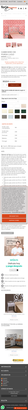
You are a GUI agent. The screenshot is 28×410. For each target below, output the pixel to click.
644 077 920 (12, 1)
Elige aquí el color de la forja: (9, 98)
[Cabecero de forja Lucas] (14, 338)
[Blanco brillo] (10, 106)
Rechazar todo (14, 216)
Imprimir (5, 146)
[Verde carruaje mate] (23, 111)
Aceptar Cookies (14, 220)
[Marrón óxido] (17, 117)
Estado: (2, 59)
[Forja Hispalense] (9, 8)
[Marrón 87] (23, 117)
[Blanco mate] (17, 106)
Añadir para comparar (15, 146)
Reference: (10, 58)
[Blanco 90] (10, 117)
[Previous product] (25, 15)
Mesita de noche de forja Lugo (14, 314)
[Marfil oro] (10, 111)
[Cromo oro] (4, 117)
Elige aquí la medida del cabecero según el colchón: (13, 91)
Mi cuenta (4, 371)
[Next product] (26, 15)
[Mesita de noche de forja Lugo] (14, 303)
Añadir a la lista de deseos (8, 148)
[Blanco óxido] (23, 106)
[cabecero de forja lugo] (19, 45)
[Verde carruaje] (17, 111)
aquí (17, 210)
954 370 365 (4, 1)
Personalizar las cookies (18, 212)
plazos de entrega (19, 278)
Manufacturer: (4, 58)
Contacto (19, 1)
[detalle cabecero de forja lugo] (8, 45)
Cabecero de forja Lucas (14, 349)
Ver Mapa (14, 396)
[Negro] (4, 106)
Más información (6, 212)
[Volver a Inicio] (1, 14)
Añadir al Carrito (21, 408)
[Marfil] (4, 111)
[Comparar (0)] (26, 4)
